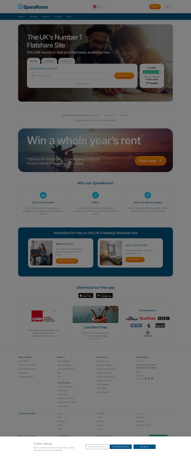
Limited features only (120, 447)
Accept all (144, 447)
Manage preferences (96, 447)
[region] (95, 446)
